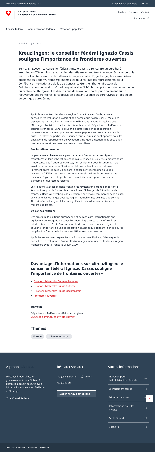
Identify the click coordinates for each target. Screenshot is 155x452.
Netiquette (44, 447)
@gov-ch (66, 382)
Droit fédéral (116, 418)
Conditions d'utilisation (15, 447)
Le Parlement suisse (120, 388)
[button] (15, 29)
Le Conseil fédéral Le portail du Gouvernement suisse (37, 13)
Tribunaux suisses (119, 397)
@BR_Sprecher (69, 376)
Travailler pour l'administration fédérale (123, 378)
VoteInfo (114, 426)
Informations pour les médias (121, 407)
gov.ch (88, 376)
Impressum (32, 447)
